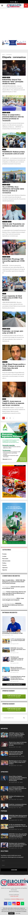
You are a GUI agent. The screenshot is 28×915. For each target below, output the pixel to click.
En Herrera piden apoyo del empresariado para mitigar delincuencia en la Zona (16, 753)
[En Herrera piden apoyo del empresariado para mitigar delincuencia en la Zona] (4, 753)
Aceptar (11, 913)
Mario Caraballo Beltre (8, 580)
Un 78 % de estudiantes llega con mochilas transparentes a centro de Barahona (18, 826)
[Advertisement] (14, 22)
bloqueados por (14, 696)
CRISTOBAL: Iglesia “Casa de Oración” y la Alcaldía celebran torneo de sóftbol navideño (16, 734)
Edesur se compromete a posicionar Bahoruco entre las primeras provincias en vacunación (13, 118)
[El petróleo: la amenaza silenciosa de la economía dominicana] (4, 806)
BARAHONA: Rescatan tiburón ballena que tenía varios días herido (13, 605)
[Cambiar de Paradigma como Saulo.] (4, 798)
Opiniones (5, 567)
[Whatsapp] (17, 2)
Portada (8, 77)
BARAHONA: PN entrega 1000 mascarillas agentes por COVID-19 (13, 261)
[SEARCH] (24, 717)
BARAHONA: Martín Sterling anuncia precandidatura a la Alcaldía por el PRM (12, 632)
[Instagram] (13, 2)
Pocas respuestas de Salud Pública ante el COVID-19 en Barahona (12, 298)
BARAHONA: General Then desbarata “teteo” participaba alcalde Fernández (12, 81)
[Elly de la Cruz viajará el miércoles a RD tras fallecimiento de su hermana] (4, 744)
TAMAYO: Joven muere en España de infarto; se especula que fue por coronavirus (13, 403)
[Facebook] (10, 2)
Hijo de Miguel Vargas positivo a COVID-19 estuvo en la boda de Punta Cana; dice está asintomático (13, 367)
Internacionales (6, 560)
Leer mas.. (18, 913)
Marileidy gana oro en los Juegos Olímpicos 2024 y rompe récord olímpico (17, 762)
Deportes (4, 570)
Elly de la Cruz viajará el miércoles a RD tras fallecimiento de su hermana (18, 744)
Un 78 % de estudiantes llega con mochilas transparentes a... (17, 640)
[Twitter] (12, 2)
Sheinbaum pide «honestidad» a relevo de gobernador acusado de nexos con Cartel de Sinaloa (18, 845)
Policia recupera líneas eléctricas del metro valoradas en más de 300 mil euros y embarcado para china (14, 593)
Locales (4, 77)
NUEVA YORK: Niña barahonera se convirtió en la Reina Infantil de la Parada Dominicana (13, 582)
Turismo (4, 565)
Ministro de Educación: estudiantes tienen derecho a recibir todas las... (17, 669)
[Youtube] (15, 2)
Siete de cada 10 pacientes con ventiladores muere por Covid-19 (13, 226)
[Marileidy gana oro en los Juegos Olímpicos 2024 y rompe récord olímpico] (4, 762)
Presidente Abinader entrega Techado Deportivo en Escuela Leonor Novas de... (17, 678)
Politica (4, 563)
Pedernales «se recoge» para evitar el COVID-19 (12, 332)
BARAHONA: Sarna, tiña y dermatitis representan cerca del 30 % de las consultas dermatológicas (18, 835)
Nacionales (5, 221)
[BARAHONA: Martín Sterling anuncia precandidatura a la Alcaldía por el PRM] (14, 624)
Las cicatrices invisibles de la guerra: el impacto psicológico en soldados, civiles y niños (17, 788)
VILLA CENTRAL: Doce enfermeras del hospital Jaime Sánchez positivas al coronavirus (13, 190)
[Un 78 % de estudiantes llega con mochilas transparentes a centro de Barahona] (6, 641)
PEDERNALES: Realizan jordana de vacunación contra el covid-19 (13, 154)
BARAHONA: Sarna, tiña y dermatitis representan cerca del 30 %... (17, 649)
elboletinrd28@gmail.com (17, 899)
